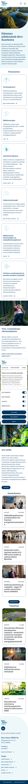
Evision (3, 770)
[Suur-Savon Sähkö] (4, 3)
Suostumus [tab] (5, 367)
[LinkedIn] (3, 728)
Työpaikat (6, 487)
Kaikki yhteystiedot (6, 752)
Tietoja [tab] (24, 367)
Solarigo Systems (6, 773)
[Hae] (20, 3)
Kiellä (14, 421)
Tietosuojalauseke (7, 782)
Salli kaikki (14, 412)
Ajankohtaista (14, 601)
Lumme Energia (5, 759)
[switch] (24, 397)
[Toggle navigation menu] (25, 3)
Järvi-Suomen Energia (7, 762)
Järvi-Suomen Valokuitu (7, 767)
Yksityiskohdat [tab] (14, 367)
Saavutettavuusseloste (19, 782)
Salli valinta (14, 417)
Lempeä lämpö (5, 764)
